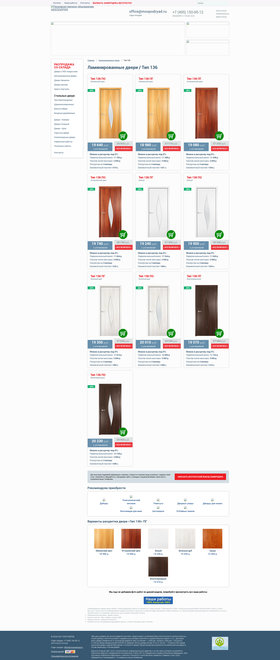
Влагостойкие (60, 108)
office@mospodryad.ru (148, 11)
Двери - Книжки (61, 119)
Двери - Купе (60, 128)
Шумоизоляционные (64, 104)
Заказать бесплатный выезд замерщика (200, 476)
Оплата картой (57, 651)
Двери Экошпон (61, 80)
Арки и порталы (61, 89)
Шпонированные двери (65, 75)
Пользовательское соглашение (64, 656)
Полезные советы (62, 146)
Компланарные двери (64, 137)
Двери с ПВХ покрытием (65, 71)
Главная (91, 60)
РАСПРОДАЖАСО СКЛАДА (64, 65)
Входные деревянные (64, 113)
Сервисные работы (63, 141)
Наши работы (70, 2)
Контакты (85, 2)
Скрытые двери (61, 132)
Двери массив (61, 84)
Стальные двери (64, 95)
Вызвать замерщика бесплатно (112, 2)
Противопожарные (63, 100)
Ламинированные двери (109, 60)
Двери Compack (61, 124)
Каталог (57, 2)
